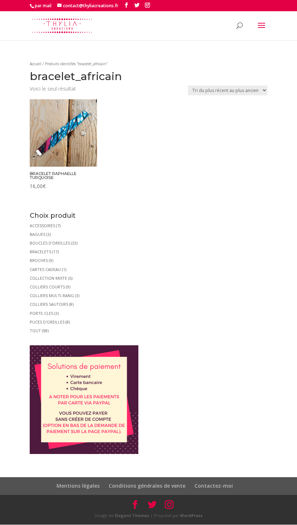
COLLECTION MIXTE (48, 278)
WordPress (191, 515)
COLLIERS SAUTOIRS (49, 304)
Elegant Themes (132, 515)
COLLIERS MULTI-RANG (52, 295)
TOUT (35, 330)
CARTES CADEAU (45, 269)
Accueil (35, 63)
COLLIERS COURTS (47, 286)
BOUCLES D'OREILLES (50, 243)
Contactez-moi (213, 485)
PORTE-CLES (41, 313)
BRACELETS (40, 251)
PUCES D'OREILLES (47, 322)
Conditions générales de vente (147, 485)
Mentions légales (78, 485)
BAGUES (37, 234)
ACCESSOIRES (42, 225)
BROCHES (39, 260)
